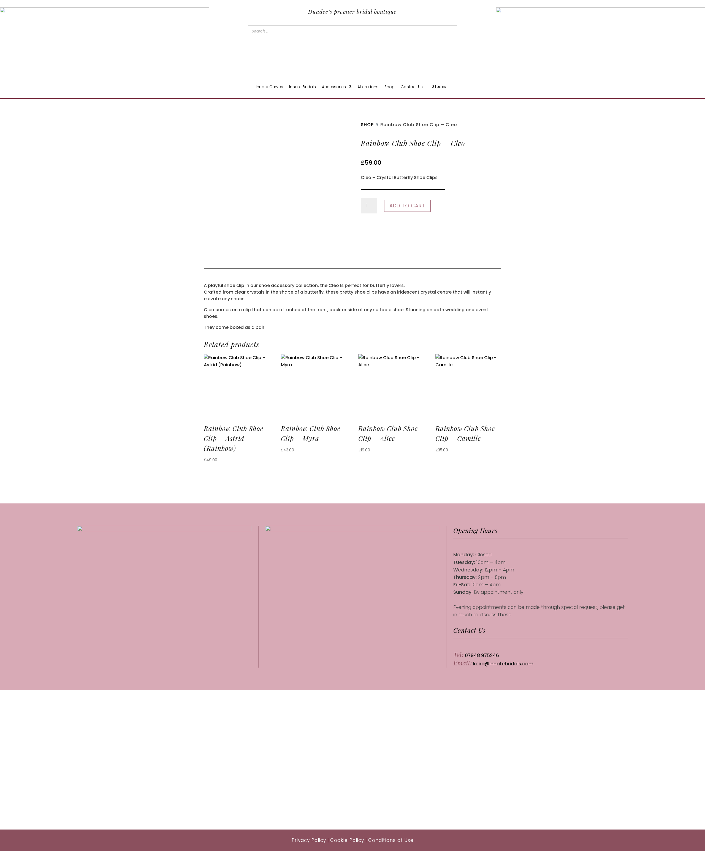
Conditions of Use (391, 840)
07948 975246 (482, 655)
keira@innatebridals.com (503, 663)
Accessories (334, 87)
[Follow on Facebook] (158, 601)
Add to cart (407, 205)
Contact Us (412, 87)
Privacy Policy (309, 840)
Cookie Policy (347, 840)
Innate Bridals (302, 87)
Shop (389, 87)
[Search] (451, 31)
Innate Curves (269, 87)
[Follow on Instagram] (170, 601)
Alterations (367, 87)
